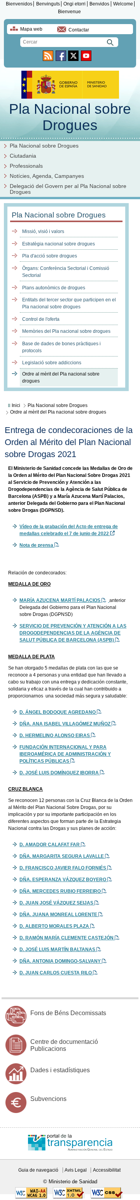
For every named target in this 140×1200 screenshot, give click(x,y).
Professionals (26, 166)
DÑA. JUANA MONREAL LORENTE (58, 914)
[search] (69, 42)
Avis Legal (76, 1170)
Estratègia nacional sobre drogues (58, 244)
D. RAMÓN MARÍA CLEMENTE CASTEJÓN (67, 938)
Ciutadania (23, 156)
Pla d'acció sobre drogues (49, 256)
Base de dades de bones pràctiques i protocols (61, 347)
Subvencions (48, 1099)
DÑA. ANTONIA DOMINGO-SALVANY (60, 961)
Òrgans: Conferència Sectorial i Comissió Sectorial (65, 272)
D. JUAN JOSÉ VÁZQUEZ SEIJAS (56, 903)
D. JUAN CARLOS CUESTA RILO (56, 973)
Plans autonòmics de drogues (53, 287)
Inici (16, 405)
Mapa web (31, 29)
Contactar (78, 30)
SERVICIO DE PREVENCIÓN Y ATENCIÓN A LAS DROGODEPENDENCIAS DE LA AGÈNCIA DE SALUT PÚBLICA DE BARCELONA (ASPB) (72, 633)
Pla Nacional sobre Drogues (70, 117)
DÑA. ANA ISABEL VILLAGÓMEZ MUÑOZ (65, 724)
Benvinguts (48, 4)
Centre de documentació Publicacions (64, 1045)
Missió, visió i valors (43, 231)
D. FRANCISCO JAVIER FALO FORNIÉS (63, 868)
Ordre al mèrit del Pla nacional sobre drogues (61, 377)
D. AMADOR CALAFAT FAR (50, 844)
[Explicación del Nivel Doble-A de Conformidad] (31, 1197)
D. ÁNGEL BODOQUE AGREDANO (58, 712)
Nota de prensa (36, 545)
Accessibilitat (107, 1170)
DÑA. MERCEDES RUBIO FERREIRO (60, 891)
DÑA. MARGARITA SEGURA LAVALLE (62, 856)
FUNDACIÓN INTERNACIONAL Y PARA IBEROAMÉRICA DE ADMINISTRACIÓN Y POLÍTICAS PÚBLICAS (65, 754)
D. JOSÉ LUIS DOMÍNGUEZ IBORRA (59, 773)
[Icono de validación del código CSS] (107, 1197)
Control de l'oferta (41, 319)
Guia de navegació (38, 1170)
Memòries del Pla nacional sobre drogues (66, 331)
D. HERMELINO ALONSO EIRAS (55, 735)
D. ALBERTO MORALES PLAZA (54, 926)
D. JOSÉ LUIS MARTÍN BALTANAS (57, 949)
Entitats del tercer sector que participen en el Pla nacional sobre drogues (69, 303)
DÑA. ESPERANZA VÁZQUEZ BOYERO (63, 879)
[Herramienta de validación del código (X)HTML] (69, 1197)
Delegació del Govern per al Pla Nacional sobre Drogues (68, 189)
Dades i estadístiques (60, 1070)
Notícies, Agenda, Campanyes (47, 176)
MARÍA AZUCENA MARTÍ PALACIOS (60, 600)
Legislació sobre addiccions (51, 362)
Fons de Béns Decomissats (68, 1013)
